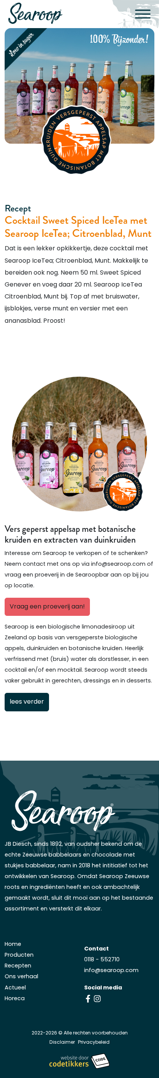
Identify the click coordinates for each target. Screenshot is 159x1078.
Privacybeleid (94, 1042)
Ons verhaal (21, 977)
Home (13, 944)
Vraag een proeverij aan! (47, 607)
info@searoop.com (111, 971)
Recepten (18, 966)
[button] (144, 13)
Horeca (15, 999)
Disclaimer (62, 1042)
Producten (19, 955)
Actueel (15, 988)
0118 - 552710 (102, 960)
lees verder (27, 702)
